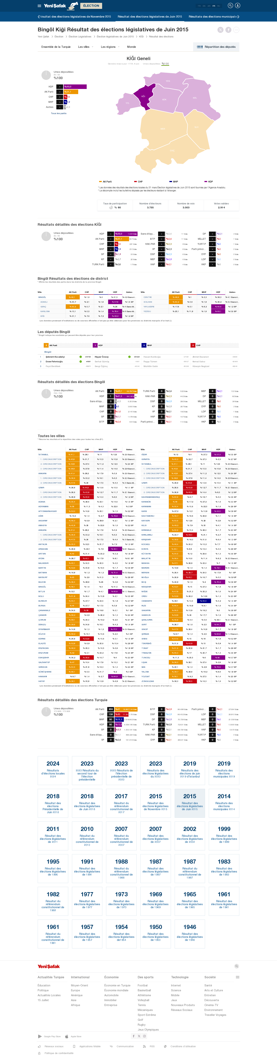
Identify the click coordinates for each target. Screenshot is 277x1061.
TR (199, 6)
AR (209, 6)
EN (204, 6)
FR (214, 6)
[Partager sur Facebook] (229, 30)
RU (218, 6)
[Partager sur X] (221, 30)
